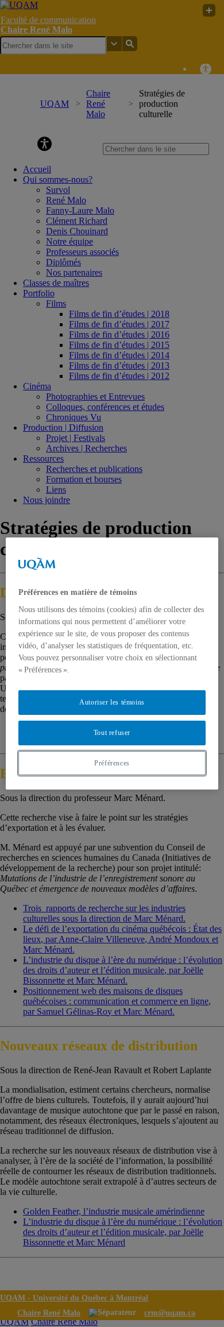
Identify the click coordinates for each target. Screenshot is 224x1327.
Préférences (112, 763)
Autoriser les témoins (112, 702)
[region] (112, 663)
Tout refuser (112, 733)
